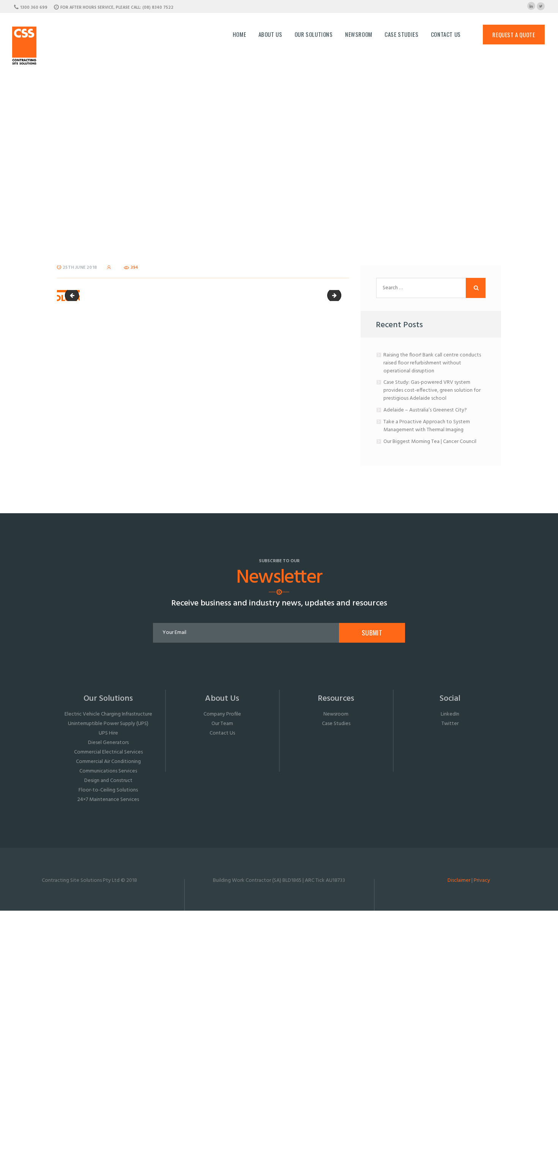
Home (202, 160)
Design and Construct (108, 780)
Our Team (222, 723)
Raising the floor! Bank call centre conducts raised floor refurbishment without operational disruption (432, 363)
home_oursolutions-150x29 (73, 295)
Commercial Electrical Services (108, 752)
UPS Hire (108, 733)
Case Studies (336, 723)
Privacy (482, 880)
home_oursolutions (338, 295)
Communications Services (108, 771)
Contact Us (222, 733)
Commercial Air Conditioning (108, 761)
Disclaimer (459, 880)
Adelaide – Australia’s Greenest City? (425, 410)
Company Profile (222, 714)
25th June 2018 (80, 267)
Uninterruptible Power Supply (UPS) (108, 723)
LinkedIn (450, 714)
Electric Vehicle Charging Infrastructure (108, 714)
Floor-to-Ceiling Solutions (108, 790)
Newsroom (335, 714)
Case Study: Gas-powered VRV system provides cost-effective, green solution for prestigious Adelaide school (432, 390)
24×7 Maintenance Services (108, 799)
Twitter (450, 723)
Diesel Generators (108, 742)
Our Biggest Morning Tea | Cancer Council (429, 441)
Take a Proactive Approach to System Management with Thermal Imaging (426, 426)
